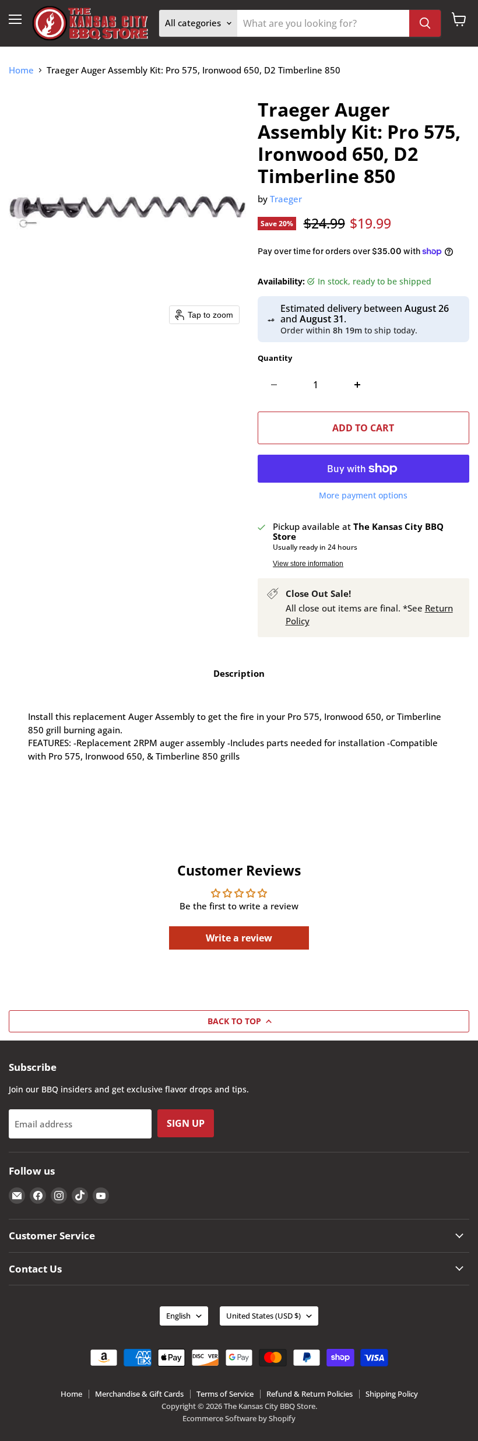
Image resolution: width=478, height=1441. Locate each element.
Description (239, 673)
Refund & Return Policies (309, 1394)
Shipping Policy (391, 1394)
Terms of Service (225, 1394)
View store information (308, 564)
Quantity (275, 358)
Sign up (186, 1123)
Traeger (286, 199)
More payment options (363, 495)
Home (21, 70)
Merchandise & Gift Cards (139, 1394)
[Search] (425, 23)
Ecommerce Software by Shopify (239, 1418)
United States (263, 1315)
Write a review (239, 938)
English (178, 1315)
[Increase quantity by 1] (358, 384)
